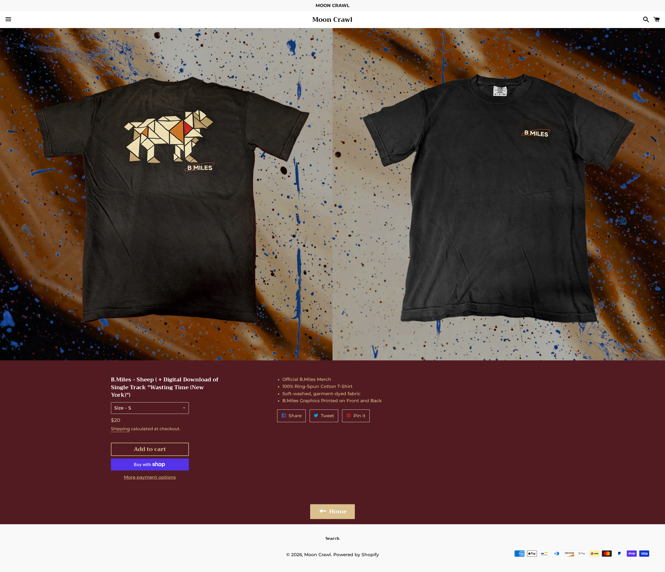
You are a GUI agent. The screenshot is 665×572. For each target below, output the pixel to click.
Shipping (120, 428)
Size (118, 408)
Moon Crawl (332, 19)
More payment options (150, 477)
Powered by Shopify (356, 554)
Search (332, 538)
